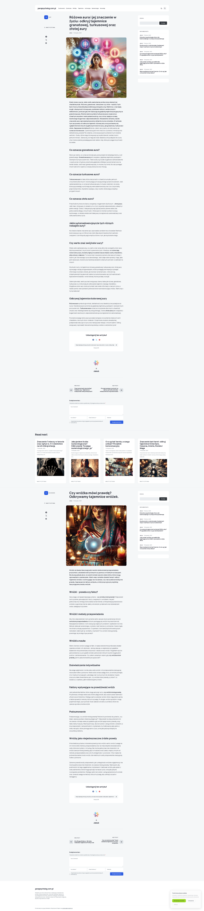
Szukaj (142, 18)
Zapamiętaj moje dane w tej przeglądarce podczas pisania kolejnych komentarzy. (87, 422)
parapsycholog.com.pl (47, 8)
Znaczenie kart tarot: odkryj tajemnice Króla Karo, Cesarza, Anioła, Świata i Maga (153, 444)
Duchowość (52, 493)
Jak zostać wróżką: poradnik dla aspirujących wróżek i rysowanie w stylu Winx (152, 63)
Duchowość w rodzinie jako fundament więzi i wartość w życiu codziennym (152, 46)
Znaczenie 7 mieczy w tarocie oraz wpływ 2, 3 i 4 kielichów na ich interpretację (50, 443)
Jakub (96, 371)
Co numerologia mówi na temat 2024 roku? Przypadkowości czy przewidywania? (153, 54)
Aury (50, 17)
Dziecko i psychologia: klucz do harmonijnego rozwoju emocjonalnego (152, 38)
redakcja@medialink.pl (67, 908)
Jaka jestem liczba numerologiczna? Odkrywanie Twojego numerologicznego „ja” (81, 444)
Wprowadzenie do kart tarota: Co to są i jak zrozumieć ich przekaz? (153, 72)
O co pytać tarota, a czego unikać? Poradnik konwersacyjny (118, 443)
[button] (161, 8)
